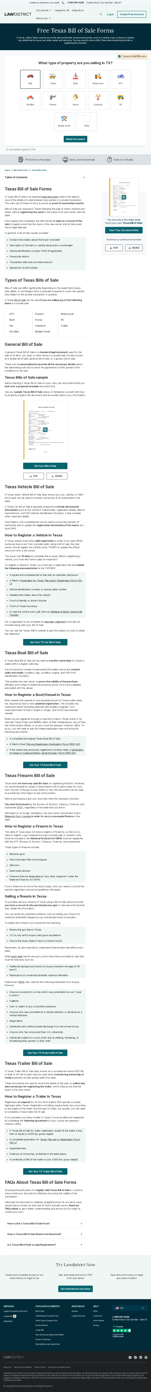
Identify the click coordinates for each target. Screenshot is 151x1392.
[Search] (101, 14)
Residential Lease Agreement (48, 1344)
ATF (20, 807)
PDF (35, 476)
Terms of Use (40, 1367)
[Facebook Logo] (130, 1357)
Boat (11, 319)
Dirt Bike (14, 331)
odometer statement (55, 621)
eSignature (77, 10)
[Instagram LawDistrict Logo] (146, 1357)
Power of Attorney (43, 1339)
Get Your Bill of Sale (45, 465)
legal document (50, 196)
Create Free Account (132, 14)
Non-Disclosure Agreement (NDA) (50, 1335)
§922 (21, 982)
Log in (110, 14)
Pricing (96, 1325)
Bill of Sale (20, 300)
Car (11, 325)
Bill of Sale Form (21, 170)
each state (16, 956)
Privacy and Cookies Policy (59, 1367)
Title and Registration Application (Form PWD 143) (53, 744)
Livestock (40, 325)
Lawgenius (60, 10)
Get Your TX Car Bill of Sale (45, 642)
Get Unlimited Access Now (75, 1288)
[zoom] (45, 429)
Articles (75, 1311)
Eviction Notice (42, 1325)
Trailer (64, 325)
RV (62, 319)
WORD (58, 476)
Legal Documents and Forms (15, 1311)
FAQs (95, 1311)
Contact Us (97, 1316)
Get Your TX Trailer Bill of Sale (45, 1171)
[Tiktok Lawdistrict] (135, 1357)
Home (7, 170)
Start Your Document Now (123, 230)
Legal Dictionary (78, 1316)
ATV (11, 313)
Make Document (75, 139)
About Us (7, 1367)
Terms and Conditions (23, 1367)
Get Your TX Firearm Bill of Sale (45, 1052)
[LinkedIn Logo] (140, 1357)
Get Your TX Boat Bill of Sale (45, 764)
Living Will (40, 1330)
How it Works (98, 1320)
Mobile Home (42, 331)
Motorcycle (67, 313)
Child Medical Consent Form (47, 1316)
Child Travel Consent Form (47, 1320)
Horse (38, 319)
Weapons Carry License (18, 816)
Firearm (39, 313)
